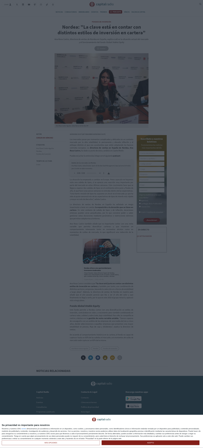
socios (23, 428)
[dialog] (101, 431)
